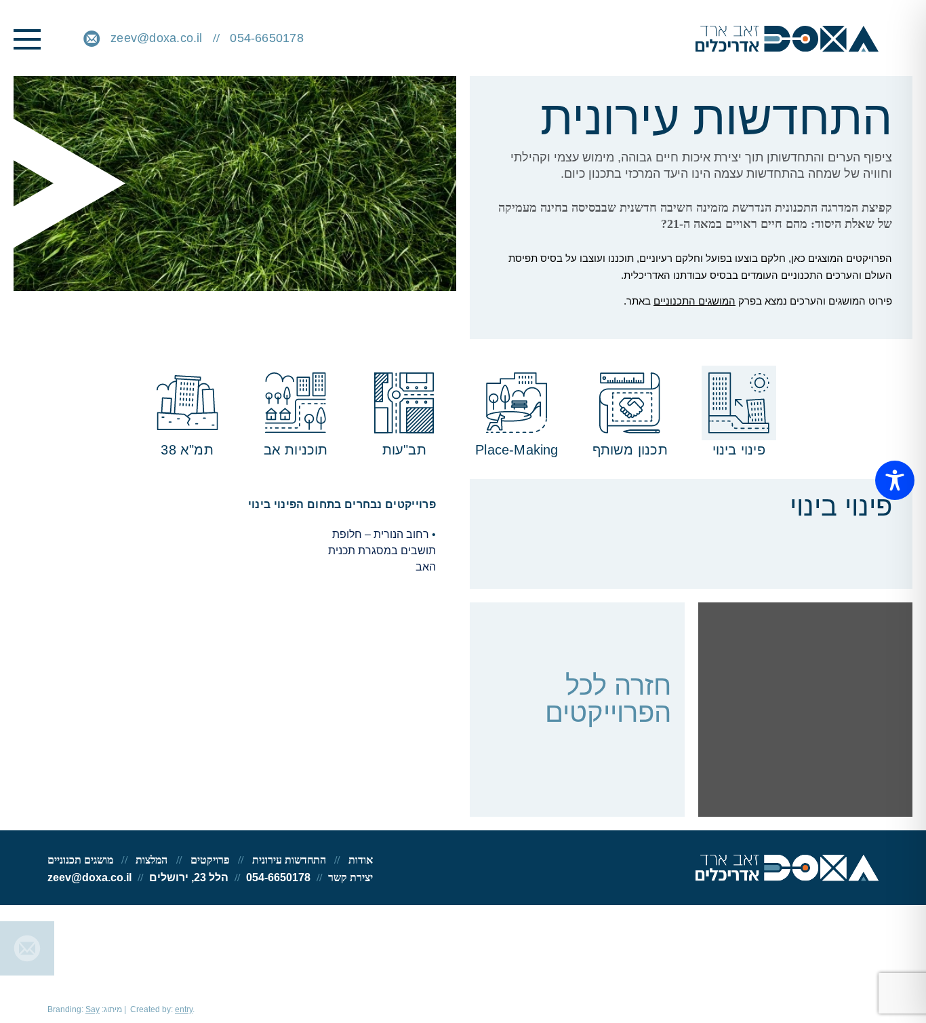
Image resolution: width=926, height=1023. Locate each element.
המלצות (151, 860)
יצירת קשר (350, 877)
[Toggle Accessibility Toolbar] (895, 480)
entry (184, 1009)
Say (92, 1009)
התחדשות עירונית (289, 860)
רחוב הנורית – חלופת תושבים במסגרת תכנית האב (382, 550)
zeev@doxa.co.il (156, 38)
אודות (360, 860)
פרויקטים (210, 860)
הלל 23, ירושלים (188, 877)
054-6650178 (267, 38)
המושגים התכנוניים (694, 301)
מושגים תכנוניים (80, 860)
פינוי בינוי (880, 798)
